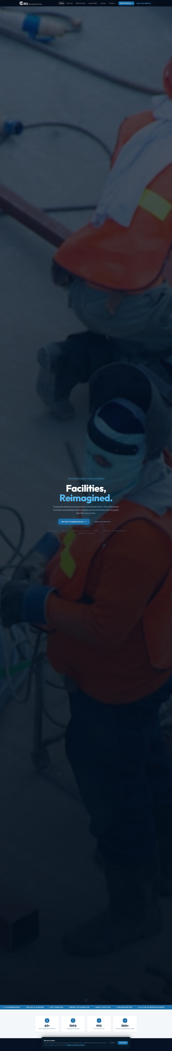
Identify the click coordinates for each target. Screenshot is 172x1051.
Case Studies (92, 3)
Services (111, 3)
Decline (112, 1042)
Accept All (123, 1042)
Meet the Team (80, 3)
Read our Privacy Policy (76, 1045)
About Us (70, 3)
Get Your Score (125, 3)
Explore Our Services (103, 522)
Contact (103, 3)
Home (62, 3)
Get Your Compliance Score (72, 522)
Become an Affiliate (144, 3)
